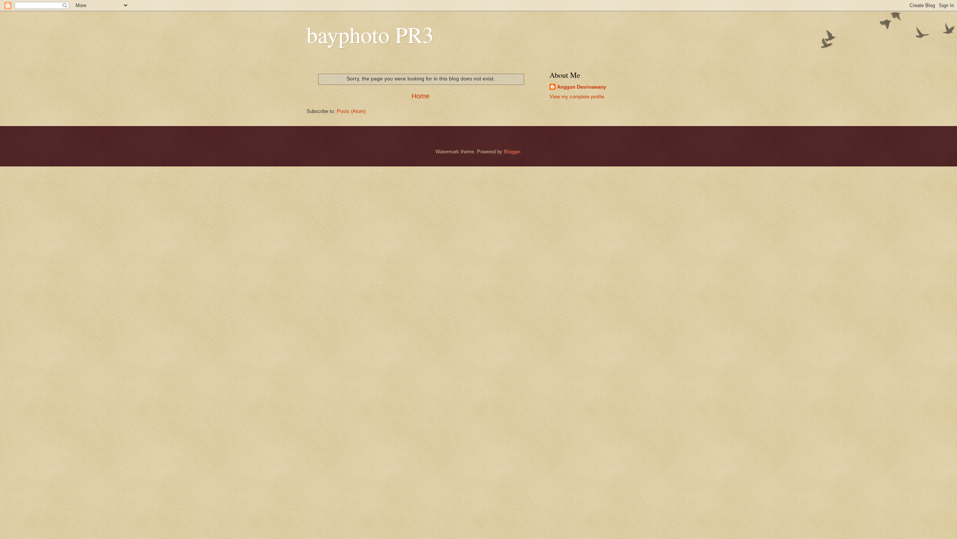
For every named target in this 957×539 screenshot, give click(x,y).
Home (421, 96)
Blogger (512, 151)
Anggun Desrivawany (581, 87)
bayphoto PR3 (370, 34)
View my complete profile (577, 96)
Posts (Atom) (351, 111)
